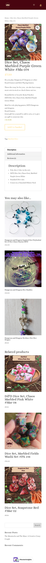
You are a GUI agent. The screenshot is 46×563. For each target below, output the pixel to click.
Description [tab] (11, 150)
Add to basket (14, 127)
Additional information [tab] (16, 154)
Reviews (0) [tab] (11, 158)
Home (7, 18)
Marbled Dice (13, 139)
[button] (37, 28)
